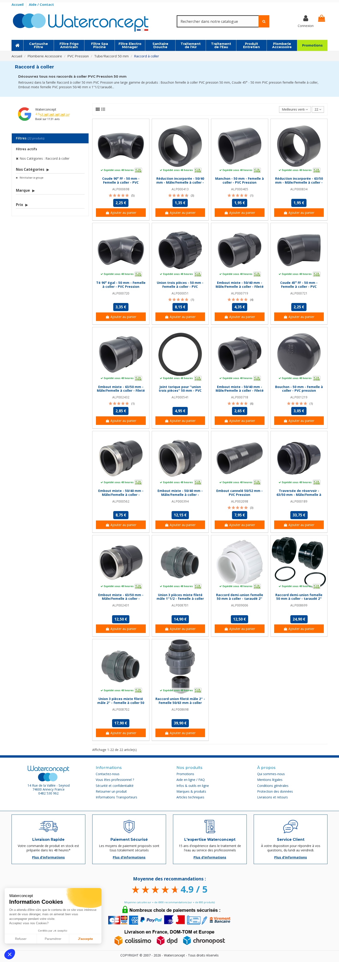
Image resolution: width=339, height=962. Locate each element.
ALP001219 (298, 397)
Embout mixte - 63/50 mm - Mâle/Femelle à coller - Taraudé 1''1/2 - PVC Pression (121, 599)
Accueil (18, 4)
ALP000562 (120, 501)
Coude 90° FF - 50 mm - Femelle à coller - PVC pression (121, 182)
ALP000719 (239, 293)
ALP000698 (120, 189)
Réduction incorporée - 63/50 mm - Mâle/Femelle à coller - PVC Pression (299, 182)
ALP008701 (180, 605)
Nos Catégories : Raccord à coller (44, 158)
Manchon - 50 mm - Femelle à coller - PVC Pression (239, 180)
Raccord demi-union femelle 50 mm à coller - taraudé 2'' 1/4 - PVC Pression (239, 599)
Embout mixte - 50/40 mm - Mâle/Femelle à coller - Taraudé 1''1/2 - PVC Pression (180, 494)
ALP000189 (298, 501)
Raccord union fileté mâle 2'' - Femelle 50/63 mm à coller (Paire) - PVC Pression (180, 703)
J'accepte (85, 939)
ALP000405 (239, 189)
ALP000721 (298, 293)
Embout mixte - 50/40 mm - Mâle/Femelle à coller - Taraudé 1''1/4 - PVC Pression (121, 494)
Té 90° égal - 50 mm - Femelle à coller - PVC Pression (121, 284)
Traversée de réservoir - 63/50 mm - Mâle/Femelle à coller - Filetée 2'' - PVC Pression (299, 496)
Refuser (21, 939)
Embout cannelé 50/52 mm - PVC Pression (239, 492)
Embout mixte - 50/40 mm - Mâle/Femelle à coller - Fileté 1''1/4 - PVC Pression (240, 391)
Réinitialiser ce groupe (31, 177)
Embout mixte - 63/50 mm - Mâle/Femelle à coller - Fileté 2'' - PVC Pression (121, 391)
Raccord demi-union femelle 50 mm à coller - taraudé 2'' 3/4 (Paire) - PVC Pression (298, 599)
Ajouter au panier (123, 212)
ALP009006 (239, 605)
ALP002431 (120, 605)
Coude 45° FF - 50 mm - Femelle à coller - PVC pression (299, 286)
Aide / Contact (41, 4)
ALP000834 (298, 189)
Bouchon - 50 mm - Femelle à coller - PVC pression (299, 389)
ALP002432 (120, 397)
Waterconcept (45, 109)
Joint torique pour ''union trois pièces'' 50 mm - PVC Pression (180, 391)
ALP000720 (120, 293)
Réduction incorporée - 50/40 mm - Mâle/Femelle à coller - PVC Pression (180, 182)
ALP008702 (120, 709)
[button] (9, 954)
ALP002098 (239, 501)
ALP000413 (180, 189)
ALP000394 (180, 501)
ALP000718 (239, 397)
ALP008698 (180, 709)
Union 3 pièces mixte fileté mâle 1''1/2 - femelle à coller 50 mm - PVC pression (180, 599)
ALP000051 (180, 293)
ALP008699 (298, 605)
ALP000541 (180, 397)
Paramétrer (53, 939)
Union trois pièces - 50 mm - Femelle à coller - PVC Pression (180, 286)
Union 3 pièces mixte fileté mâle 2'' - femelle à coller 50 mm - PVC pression (120, 703)
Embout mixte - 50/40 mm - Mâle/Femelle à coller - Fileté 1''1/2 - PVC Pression (240, 286)
